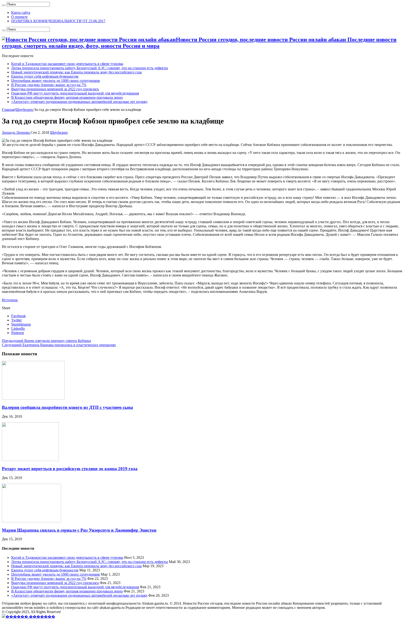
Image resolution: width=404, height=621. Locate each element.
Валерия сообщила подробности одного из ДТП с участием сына (67, 407)
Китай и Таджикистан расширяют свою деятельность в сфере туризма (67, 64)
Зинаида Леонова (16, 132)
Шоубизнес (24, 110)
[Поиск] (4, 5)
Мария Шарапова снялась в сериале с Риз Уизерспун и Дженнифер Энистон (79, 530)
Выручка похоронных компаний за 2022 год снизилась (55, 89)
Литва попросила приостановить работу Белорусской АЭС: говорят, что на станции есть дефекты (89, 68)
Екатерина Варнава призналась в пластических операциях (59, 345)
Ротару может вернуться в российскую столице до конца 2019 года (69, 468)
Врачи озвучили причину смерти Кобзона (46, 341)
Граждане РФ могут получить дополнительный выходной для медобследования (75, 93)
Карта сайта (20, 13)
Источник (10, 300)
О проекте (19, 17)
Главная (8, 110)
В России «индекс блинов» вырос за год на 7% (48, 85)
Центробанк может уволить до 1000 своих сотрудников (55, 81)
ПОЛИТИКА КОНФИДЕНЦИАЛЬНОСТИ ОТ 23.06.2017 (58, 21)
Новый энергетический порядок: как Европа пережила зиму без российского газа (76, 72)
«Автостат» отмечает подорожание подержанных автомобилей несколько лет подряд (79, 102)
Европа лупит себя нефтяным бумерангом (44, 76)
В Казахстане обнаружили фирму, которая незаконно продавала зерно (67, 97)
